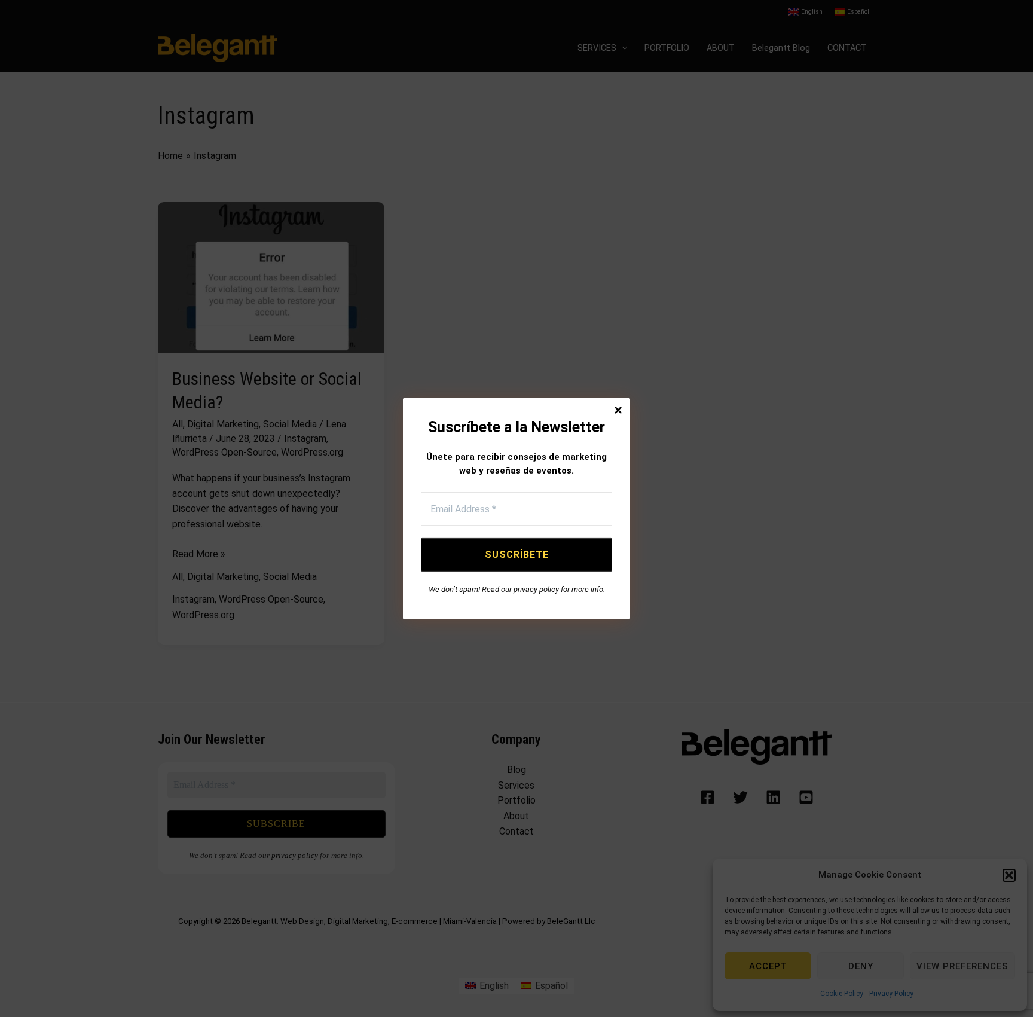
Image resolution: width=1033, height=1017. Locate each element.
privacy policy (536, 589)
